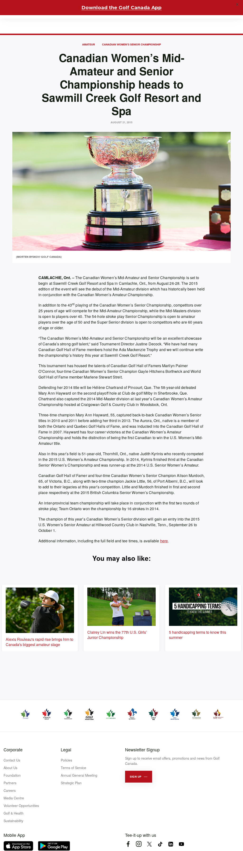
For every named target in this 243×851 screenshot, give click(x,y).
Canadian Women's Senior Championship (131, 44)
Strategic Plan (71, 782)
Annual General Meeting (79, 775)
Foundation (12, 775)
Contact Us (12, 760)
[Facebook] (128, 844)
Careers (10, 790)
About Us (10, 767)
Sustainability (13, 820)
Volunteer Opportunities (21, 805)
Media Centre (14, 798)
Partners (10, 782)
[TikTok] (160, 844)
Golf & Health (13, 813)
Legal (66, 749)
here (164, 541)
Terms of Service (73, 767)
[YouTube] (181, 844)
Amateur (88, 44)
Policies (66, 760)
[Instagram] (139, 844)
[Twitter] (149, 844)
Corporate (13, 749)
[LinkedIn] (171, 844)
